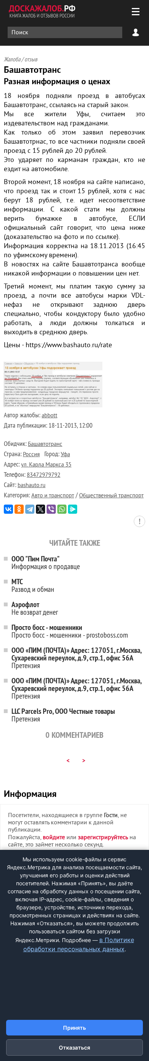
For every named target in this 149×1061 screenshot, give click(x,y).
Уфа (65, 454)
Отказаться (74, 1047)
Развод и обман (32, 585)
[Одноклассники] (19, 509)
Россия (31, 454)
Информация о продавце (45, 562)
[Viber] (51, 509)
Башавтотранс (45, 444)
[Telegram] (29, 509)
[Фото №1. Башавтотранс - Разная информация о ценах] (53, 406)
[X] (40, 509)
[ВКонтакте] (8, 509)
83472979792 (43, 475)
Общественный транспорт (111, 496)
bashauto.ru (31, 485)
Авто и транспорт (52, 496)
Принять (74, 1027)
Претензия (76, 657)
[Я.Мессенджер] (72, 509)
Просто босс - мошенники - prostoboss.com (69, 630)
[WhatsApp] (61, 509)
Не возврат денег (34, 608)
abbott (49, 416)
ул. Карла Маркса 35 (46, 465)
